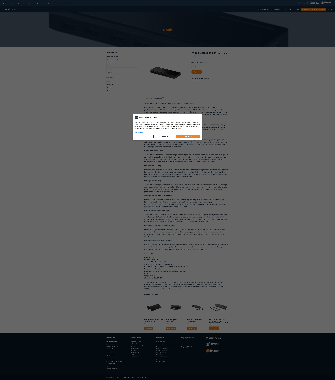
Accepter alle (188, 136)
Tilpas (144, 136)
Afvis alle (165, 136)
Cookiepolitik (139, 132)
